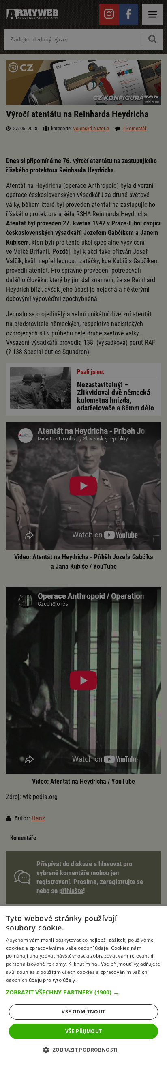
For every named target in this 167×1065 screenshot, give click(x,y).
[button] (83, 992)
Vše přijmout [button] (83, 1031)
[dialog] (83, 985)
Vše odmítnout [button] (83, 1011)
